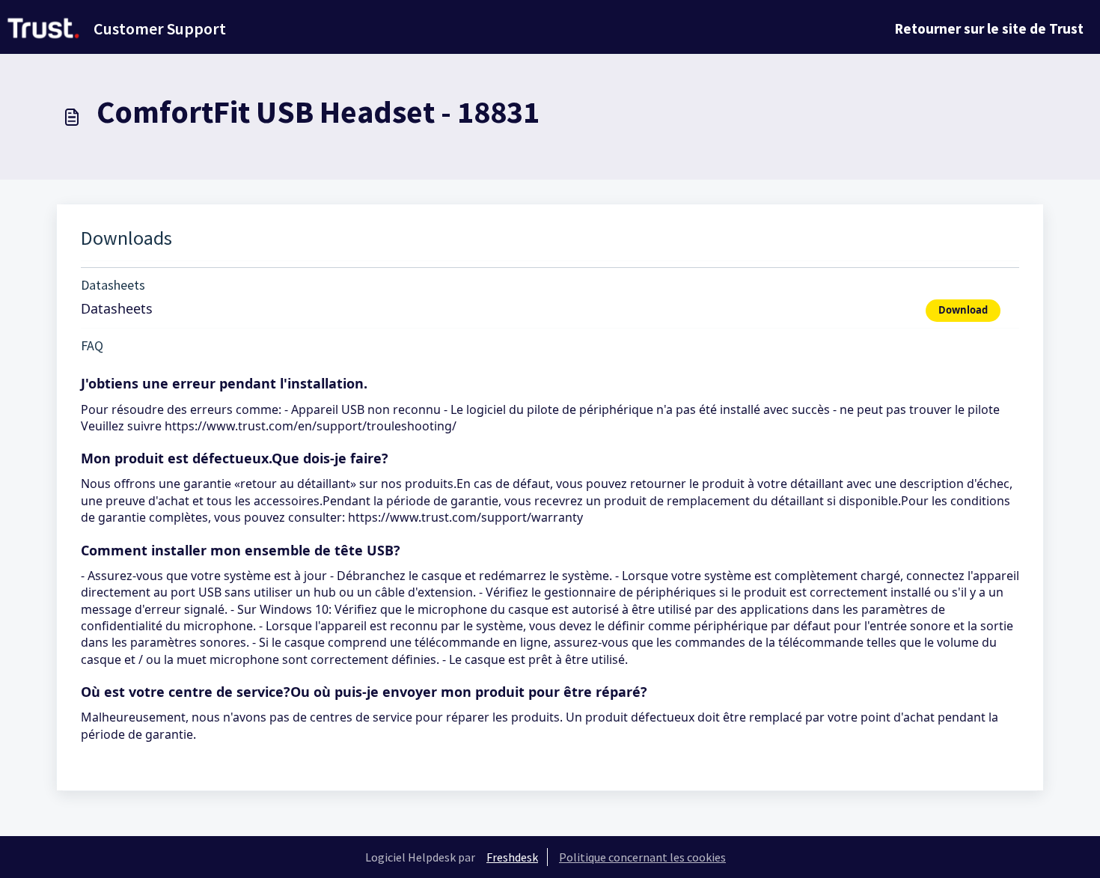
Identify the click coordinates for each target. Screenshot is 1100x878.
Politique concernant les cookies (642, 857)
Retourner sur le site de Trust (989, 28)
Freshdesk (512, 857)
